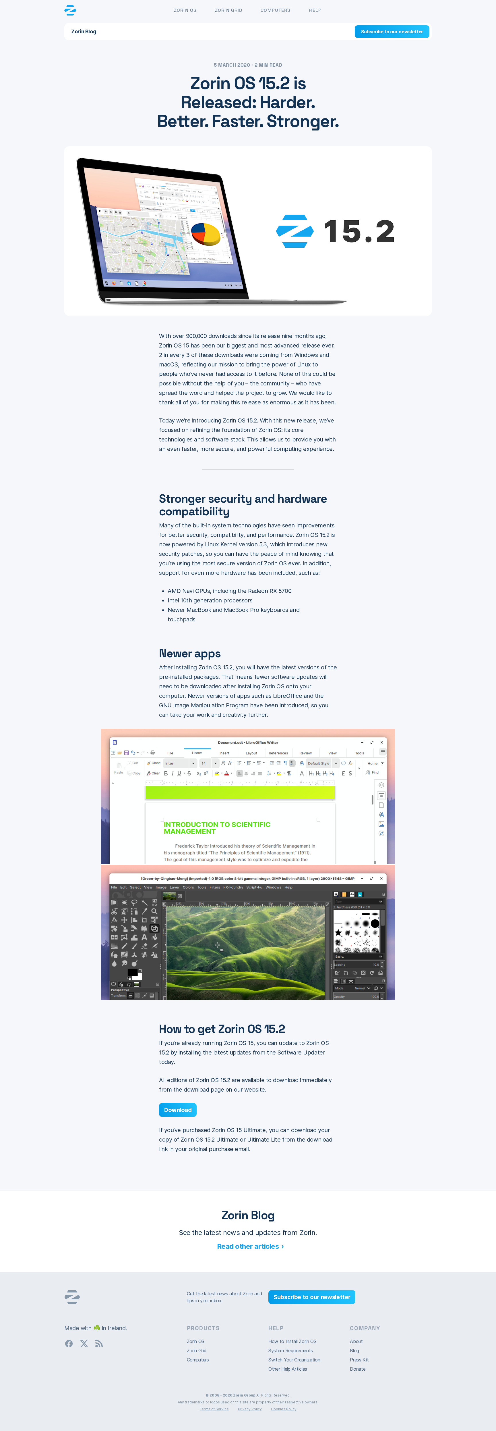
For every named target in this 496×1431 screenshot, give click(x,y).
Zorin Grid (228, 10)
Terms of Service (214, 1409)
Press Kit (359, 1360)
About (356, 1341)
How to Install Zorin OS (292, 1341)
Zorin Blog (83, 31)
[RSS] (101, 1343)
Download (177, 1110)
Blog (354, 1350)
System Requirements (290, 1350)
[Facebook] (71, 1343)
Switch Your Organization (294, 1360)
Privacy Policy (250, 1409)
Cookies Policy (284, 1409)
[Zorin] (70, 10)
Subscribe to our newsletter (392, 31)
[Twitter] (86, 1343)
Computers (275, 10)
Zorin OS (185, 10)
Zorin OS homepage (72, 1297)
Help (315, 10)
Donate (357, 1369)
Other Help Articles (287, 1369)
